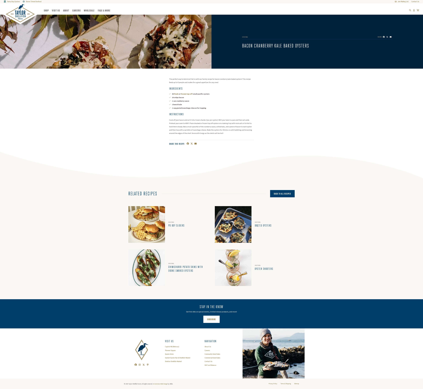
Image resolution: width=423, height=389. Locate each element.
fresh (176, 94)
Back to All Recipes (282, 193)
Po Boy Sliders (176, 225)
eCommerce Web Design (160, 384)
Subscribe (213, 319)
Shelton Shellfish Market (173, 361)
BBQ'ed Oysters (263, 225)
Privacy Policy (273, 384)
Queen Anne (169, 354)
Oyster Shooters (264, 268)
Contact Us (208, 361)
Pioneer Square (170, 350)
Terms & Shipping (285, 384)
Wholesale (89, 10)
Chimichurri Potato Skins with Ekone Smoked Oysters (185, 268)
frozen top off (186, 94)
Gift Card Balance (210, 365)
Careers (76, 10)
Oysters (245, 37)
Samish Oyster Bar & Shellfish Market (177, 358)
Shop (46, 10)
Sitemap (296, 384)
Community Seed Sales (212, 354)
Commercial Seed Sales (212, 358)
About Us (208, 347)
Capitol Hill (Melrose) (172, 347)
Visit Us (56, 10)
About (66, 10)
